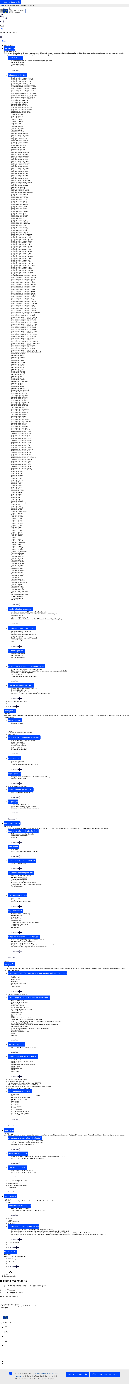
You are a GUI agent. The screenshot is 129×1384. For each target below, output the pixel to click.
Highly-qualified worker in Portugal (22, 270)
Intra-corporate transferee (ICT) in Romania (24, 350)
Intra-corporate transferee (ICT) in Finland (23, 327)
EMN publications (16, 1068)
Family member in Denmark (19, 204)
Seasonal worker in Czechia (19, 400)
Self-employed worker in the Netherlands (23, 458)
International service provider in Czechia (23, 282)
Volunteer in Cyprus (17, 560)
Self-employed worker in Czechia (21, 468)
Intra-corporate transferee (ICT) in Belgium (24, 314)
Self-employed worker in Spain (20, 111)
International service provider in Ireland (23, 296)
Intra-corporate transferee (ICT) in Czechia (24, 322)
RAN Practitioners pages (18, 1108)
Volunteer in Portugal (17, 588)
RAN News (15, 1104)
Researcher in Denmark (18, 364)
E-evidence (14, 849)
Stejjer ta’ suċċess (16, 747)
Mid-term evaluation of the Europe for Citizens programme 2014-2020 (32, 1229)
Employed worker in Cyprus (19, 159)
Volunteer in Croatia (17, 558)
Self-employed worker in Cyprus (21, 466)
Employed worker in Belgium (20, 152)
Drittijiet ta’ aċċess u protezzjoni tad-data (23, 740)
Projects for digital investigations (21, 901)
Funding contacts (13, 1183)
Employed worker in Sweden (20, 137)
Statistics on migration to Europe (17, 701)
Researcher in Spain (17, 151)
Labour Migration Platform (16, 1081)
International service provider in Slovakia (23, 86)
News (13, 1033)
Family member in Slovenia (19, 142)
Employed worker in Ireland (19, 175)
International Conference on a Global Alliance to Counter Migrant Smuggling (34, 614)
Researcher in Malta (17, 383)
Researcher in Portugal (18, 386)
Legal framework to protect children (22, 943)
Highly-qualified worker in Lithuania (22, 263)
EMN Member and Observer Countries (23, 1064)
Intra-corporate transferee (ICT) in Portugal (24, 348)
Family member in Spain (18, 145)
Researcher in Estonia (17, 366)
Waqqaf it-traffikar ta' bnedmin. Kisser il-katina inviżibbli (28, 1210)
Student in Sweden (17, 144)
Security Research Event (18, 863)
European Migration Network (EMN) (22, 1144)
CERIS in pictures (16, 978)
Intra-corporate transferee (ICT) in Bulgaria (24, 317)
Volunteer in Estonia (17, 565)
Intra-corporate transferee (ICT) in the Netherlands (26, 352)
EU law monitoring (13, 1242)
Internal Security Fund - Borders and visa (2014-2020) (27, 1158)
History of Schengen (17, 761)
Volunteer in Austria (17, 555)
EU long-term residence (18, 657)
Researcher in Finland (17, 367)
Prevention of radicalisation (19, 835)
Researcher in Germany (18, 371)
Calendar (14, 1035)
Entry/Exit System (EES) (18, 778)
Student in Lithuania (17, 501)
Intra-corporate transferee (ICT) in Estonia (23, 326)
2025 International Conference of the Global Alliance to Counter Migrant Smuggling (36, 619)
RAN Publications (16, 1110)
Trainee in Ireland (16, 535)
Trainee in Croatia (16, 518)
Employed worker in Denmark (20, 163)
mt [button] (6, 18)
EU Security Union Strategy (19, 1026)
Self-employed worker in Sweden (21, 113)
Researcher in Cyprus (17, 360)
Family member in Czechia (19, 203)
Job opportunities (13, 1260)
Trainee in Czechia (16, 522)
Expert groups (15, 1071)
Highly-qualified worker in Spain (21, 81)
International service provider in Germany (23, 291)
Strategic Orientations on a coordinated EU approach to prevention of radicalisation (36, 1021)
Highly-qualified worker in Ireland (21, 258)
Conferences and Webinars (19, 1099)
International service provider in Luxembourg (24, 303)
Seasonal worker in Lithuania (20, 419)
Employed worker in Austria (19, 154)
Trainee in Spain (16, 123)
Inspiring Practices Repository (20, 1007)
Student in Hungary (17, 494)
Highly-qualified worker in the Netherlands (24, 274)
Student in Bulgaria (17, 475)
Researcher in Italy (16, 376)
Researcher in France (17, 369)
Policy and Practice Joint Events (20, 1002)
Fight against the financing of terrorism (22, 834)
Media (13, 1016)
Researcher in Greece (17, 490)
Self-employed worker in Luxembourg (22, 449)
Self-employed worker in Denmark (21, 470)
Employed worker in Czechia (20, 161)
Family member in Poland (19, 227)
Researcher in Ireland (17, 374)
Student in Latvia (16, 499)
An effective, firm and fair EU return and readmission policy (29, 612)
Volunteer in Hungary (17, 574)
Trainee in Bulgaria (17, 516)
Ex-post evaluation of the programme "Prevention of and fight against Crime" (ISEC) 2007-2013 (40, 1231)
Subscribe (14, 985)
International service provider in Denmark (23, 284)
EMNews (14, 1070)
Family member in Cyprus (19, 201)
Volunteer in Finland (17, 567)
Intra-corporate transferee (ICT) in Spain (23, 97)
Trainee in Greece (16, 532)
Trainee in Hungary (17, 534)
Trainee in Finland (16, 527)
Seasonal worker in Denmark (20, 402)
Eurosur (10, 731)
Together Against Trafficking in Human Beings (25, 922)
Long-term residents (17, 633)
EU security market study (18, 983)
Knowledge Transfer (17, 1005)
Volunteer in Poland (17, 586)
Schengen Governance (18, 763)
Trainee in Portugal (17, 548)
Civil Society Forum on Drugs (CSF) (19, 1088)
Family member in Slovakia (19, 140)
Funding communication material (17, 1185)
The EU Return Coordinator (19, 617)
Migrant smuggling (17, 615)
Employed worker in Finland (20, 166)
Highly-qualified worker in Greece (21, 255)
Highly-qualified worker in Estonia (21, 248)
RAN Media (15, 1103)
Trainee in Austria (16, 515)
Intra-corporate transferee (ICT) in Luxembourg (25, 343)
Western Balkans (16, 1004)
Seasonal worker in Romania (20, 428)
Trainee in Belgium (17, 513)
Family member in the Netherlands (21, 234)
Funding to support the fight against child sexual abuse (27, 940)
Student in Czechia (17, 480)
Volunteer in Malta (16, 584)
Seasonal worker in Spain (19, 104)
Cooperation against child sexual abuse (22, 941)
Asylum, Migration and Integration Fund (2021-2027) (27, 1141)
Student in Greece (16, 492)
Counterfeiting (15, 927)
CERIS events (15, 979)
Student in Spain (16, 118)
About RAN (15, 1094)
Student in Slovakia (17, 114)
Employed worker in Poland (19, 185)
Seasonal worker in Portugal (19, 426)
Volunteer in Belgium (17, 553)
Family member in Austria (19, 196)
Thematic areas (15, 986)
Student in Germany (17, 489)
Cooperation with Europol (19, 877)
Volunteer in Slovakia (17, 126)
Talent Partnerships (17, 640)
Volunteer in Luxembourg (19, 582)
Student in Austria (16, 473)
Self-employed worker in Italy (20, 444)
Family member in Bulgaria (19, 197)
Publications (15, 1101)
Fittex (1, 26)
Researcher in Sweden (18, 187)
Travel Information (16, 886)
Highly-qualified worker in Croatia (21, 241)
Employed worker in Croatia (19, 158)
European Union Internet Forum (17, 1079)
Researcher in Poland (17, 385)
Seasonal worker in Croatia (19, 397)
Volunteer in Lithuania (18, 581)
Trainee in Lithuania (17, 541)
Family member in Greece (19, 213)
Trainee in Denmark (17, 523)
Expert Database (16, 1014)
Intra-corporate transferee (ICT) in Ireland (23, 336)
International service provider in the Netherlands (25, 312)
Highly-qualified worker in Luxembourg (23, 265)
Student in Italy (15, 497)
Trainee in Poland (16, 546)
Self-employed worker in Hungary (21, 440)
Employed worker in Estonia (19, 165)
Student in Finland (16, 485)
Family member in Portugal (19, 229)
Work (13, 641)
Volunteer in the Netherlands (19, 591)
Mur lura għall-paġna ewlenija (9, 1296)
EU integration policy (17, 655)
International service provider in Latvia (22, 300)
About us (10, 1258)
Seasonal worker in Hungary (19, 412)
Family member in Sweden (19, 230)
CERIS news (15, 981)
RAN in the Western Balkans (20, 1113)
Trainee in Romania (17, 549)
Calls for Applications (17, 1000)
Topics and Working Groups (19, 1115)
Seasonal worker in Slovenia (19, 102)
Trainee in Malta (16, 544)
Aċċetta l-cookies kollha (77, 1374)
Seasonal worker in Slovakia (19, 100)
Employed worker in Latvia (19, 178)
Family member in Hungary (19, 215)
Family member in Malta (18, 225)
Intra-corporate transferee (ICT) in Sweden (24, 99)
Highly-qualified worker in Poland (21, 269)
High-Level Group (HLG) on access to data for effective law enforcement (29, 1086)
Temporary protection (17, 64)
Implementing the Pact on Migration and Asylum (25, 692)
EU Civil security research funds (17, 1180)
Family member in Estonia (19, 206)
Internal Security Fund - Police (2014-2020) (24, 1172)
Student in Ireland (16, 496)
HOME (6, 1274)
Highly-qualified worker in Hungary (22, 256)
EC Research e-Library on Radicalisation (23, 1047)
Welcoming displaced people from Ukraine (24, 676)
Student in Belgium (17, 471)
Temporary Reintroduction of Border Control (24, 764)
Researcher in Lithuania (18, 379)
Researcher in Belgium (18, 353)
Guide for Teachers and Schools (20, 1031)
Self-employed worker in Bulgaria (21, 463)
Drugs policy (15, 917)
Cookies (6, 1361)
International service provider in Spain (22, 90)
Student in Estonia (16, 483)
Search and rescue (16, 674)
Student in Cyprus (16, 478)
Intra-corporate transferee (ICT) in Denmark (24, 324)
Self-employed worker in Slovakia (21, 107)
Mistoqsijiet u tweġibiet (18, 744)
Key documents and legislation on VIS (22, 792)
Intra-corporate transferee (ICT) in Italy (23, 338)
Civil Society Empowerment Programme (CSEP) (26, 1096)
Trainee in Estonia (16, 525)
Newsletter (11, 1218)
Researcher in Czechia (18, 362)
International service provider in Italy (22, 298)
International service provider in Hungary (23, 295)
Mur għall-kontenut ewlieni (10, 2)
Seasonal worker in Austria (19, 393)
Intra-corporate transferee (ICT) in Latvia (23, 340)
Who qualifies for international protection (23, 66)
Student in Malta (16, 504)
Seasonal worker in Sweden (19, 106)
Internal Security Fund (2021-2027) (21, 1170)
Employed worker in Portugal (20, 189)
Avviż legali (7, 1365)
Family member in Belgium (19, 194)
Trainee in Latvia (16, 539)
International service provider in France (23, 289)
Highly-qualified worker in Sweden (21, 83)
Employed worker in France (19, 170)
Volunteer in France (17, 568)
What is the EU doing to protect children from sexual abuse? (29, 947)
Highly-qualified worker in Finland (21, 249)
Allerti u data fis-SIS (17, 742)
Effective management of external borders (20, 733)
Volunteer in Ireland (17, 575)
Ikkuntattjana (8, 1355)
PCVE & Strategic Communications (22, 1018)
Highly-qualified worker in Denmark (22, 246)
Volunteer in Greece (17, 572)
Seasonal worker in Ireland (19, 414)
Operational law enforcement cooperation (23, 882)
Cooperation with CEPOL (19, 879)
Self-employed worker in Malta (20, 451)
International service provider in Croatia (23, 279)
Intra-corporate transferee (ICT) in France (23, 329)
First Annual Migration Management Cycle (24, 688)
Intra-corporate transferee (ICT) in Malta (23, 345)
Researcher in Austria (17, 355)
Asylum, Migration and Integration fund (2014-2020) (27, 1142)
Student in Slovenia (17, 116)
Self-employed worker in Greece (21, 438)
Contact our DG (8, 1311)
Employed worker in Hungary (20, 173)
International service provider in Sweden (23, 92)
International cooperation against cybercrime (24, 851)
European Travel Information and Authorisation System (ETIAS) (30, 777)
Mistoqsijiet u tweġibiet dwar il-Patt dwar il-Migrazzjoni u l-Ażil (30, 693)
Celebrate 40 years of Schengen (20, 1208)
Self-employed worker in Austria (21, 461)
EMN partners (15, 1066)
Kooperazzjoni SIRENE (18, 745)
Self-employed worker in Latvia (20, 445)
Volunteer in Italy (16, 577)
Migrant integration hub (18, 653)
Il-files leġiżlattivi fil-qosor (19, 690)
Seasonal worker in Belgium (19, 392)
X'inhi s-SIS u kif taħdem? (19, 749)
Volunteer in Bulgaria (17, 556)
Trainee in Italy (15, 537)
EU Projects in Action (14, 1182)
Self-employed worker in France (21, 435)
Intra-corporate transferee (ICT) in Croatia (23, 319)
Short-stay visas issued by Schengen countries (25, 808)
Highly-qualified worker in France (21, 253)
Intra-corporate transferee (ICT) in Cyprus (23, 321)
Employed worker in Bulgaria (20, 156)
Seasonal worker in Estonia (19, 404)
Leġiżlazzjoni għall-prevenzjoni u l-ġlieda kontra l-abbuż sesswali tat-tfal (32, 945)
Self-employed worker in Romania (21, 456)
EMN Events (15, 1063)
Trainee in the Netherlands (19, 551)
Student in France (16, 487)
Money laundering (16, 921)
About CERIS (15, 976)
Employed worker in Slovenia (20, 135)
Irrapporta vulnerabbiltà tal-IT (12, 1358)
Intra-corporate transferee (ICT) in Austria (23, 315)
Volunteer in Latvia (17, 579)
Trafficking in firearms (18, 926)
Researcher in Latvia (17, 378)
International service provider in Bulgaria (23, 277)
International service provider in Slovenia (23, 88)
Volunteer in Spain (16, 130)
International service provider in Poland (23, 307)
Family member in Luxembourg (20, 223)
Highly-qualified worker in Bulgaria (22, 239)
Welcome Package (16, 1012)
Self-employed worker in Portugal (21, 454)
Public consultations (13, 1222)
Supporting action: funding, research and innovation (26, 884)
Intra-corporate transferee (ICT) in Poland (23, 347)
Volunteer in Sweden (17, 132)
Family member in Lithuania (19, 222)
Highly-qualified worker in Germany (22, 251)
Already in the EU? (17, 596)
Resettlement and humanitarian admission (23, 634)
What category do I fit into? (19, 594)
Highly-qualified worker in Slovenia (22, 80)
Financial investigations (18, 919)
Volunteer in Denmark (18, 563)
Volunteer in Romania (17, 589)
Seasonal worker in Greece (19, 411)
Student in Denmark (17, 482)
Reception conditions (17, 62)
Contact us (11, 1261)
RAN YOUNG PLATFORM (20, 1111)
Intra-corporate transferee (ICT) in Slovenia (24, 95)
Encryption (14, 900)
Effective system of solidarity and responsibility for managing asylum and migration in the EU (39, 671)
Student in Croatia (16, 477)
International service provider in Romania (23, 310)
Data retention (15, 898)
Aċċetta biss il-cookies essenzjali (105, 1374)
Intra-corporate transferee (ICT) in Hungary (24, 334)
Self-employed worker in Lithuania (21, 447)
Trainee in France (16, 529)
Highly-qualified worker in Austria (21, 237)
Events (10, 1220)
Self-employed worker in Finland (21, 433)
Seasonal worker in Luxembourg (21, 421)
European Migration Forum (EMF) (21, 631)
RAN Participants (16, 1106)
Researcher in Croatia (17, 359)
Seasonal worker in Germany (20, 409)
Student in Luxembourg (18, 503)
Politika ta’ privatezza (10, 1363)
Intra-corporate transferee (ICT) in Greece (23, 333)
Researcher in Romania (18, 388)
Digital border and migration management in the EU (26, 669)
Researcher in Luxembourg (19, 381)
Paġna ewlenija (8, 45)
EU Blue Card (15, 600)
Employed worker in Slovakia (20, 133)
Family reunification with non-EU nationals (24, 638)
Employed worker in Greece (19, 171)
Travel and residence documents (17, 786)
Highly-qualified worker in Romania (22, 272)
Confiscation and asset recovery (20, 914)
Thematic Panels (16, 1011)
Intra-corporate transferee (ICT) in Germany (24, 331)
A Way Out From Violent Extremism (22, 1023)
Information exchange (17, 881)
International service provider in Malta (22, 305)
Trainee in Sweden (16, 125)
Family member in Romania (19, 232)
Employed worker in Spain (19, 139)
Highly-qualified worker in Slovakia (22, 78)
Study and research (17, 636)
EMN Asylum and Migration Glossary (22, 1061)
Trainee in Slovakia (17, 119)
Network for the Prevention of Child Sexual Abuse (23, 1085)
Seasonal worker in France (19, 407)
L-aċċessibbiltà (8, 1367)
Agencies (6, 961)
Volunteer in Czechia (17, 562)
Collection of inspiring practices (20, 1097)
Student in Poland (16, 506)
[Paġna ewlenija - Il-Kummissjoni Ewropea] (13, 10)
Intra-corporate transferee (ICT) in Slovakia (24, 93)
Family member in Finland (19, 208)
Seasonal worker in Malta (19, 423)
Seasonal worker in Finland (19, 405)
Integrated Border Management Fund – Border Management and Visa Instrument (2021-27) (38, 1156)
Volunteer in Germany (18, 570)
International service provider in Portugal (23, 308)
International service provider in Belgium (23, 275)
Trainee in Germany (17, 530)
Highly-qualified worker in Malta (21, 267)
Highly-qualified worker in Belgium (22, 236)
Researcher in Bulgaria (18, 357)
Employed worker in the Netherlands (22, 192)
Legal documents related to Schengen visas (24, 806)
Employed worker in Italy (19, 177)
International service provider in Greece (23, 293)
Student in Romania (17, 509)
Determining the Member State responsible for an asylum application (31, 60)
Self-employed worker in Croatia (21, 464)
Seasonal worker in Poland (19, 425)
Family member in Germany (19, 211)
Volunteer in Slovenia (17, 128)
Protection (14, 837)
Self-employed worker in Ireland (21, 442)
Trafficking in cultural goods (19, 924)
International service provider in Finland (23, 288)
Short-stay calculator (17, 723)
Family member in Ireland (19, 216)
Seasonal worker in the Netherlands (21, 430)
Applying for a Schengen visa (20, 804)
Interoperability (12, 734)
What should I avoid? (17, 598)
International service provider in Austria (23, 85)
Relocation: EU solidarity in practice (22, 672)
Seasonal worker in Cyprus (19, 399)
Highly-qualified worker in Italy (20, 260)
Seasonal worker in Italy (18, 416)
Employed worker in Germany (20, 168)
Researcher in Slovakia (18, 147)
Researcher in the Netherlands (20, 390)
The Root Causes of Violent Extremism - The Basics (27, 1019)
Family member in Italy (18, 218)
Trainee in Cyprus (16, 520)
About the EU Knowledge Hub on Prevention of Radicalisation (30, 1028)
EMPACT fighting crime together (21, 875)
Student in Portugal (17, 508)
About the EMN (16, 1059)
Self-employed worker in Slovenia (21, 109)
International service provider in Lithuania (23, 301)
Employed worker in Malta (19, 184)
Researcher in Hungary (18, 373)
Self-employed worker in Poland (21, 452)
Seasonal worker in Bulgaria (19, 395)
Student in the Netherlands (19, 511)
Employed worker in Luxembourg (21, 182)
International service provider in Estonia (23, 286)
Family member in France (19, 210)
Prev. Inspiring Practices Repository (22, 1009)
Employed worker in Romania (20, 190)
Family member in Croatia (19, 199)
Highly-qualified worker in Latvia (21, 262)
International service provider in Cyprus (23, 281)
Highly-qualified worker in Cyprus (21, 243)
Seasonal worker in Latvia (19, 418)
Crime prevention (16, 915)
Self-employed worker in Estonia (21, 432)
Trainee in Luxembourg (18, 542)
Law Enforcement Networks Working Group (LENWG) (24, 1083)
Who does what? (16, 593)
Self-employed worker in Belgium (21, 459)
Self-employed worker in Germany (21, 437)
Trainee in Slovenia (17, 121)
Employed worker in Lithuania (20, 180)
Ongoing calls (12, 1187)
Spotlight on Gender (17, 1030)
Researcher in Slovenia (18, 149)
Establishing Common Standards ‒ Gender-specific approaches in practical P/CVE (35, 1024)
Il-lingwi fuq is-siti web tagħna (13, 1360)
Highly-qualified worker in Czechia (21, 244)
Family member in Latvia (18, 220)
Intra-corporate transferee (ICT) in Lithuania (24, 341)
